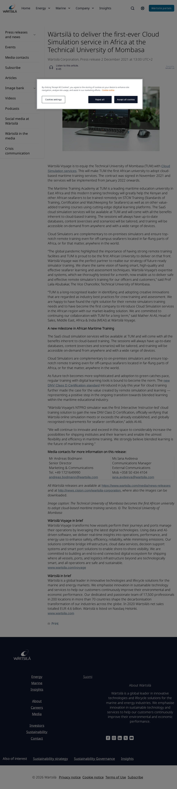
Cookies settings (53, 99)
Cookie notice (108, 90)
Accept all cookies (126, 99)
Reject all (99, 99)
